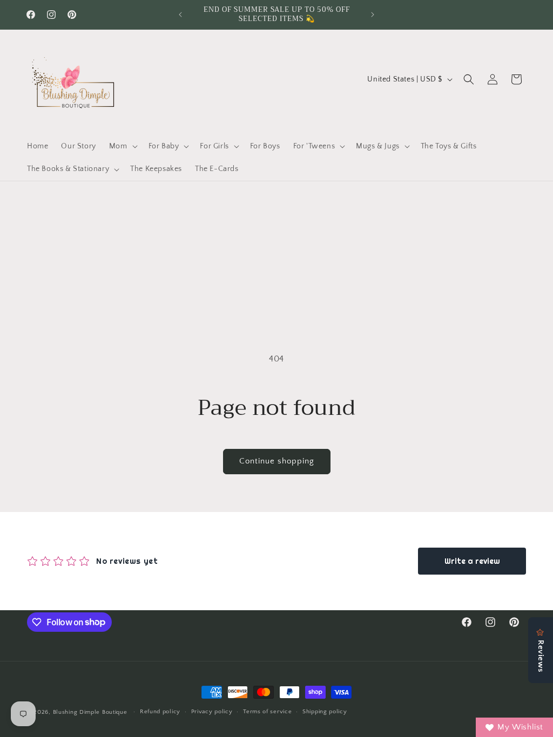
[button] (122, 146)
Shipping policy (324, 711)
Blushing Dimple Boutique (90, 712)
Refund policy (160, 711)
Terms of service (267, 711)
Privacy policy (212, 711)
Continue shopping (276, 461)
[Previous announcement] (180, 14)
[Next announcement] (373, 14)
